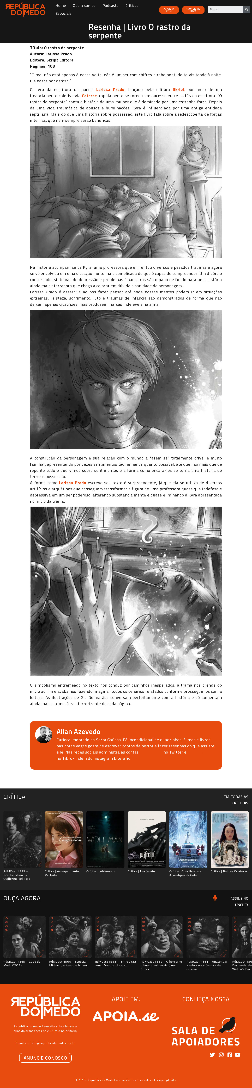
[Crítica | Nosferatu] (147, 839)
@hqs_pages (200, 752)
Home (61, 5)
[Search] (246, 9)
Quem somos (84, 5)
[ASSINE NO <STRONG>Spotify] (215, 897)
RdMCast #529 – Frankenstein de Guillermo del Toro (16, 875)
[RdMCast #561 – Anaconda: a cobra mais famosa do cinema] (208, 937)
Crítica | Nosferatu (141, 871)
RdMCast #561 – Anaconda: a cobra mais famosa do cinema (207, 965)
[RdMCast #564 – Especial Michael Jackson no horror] (70, 937)
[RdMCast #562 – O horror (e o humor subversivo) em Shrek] (162, 937)
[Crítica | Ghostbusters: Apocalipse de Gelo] (188, 839)
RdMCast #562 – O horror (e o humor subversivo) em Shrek (161, 965)
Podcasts (111, 5)
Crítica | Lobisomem (100, 871)
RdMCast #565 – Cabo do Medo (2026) (21, 963)
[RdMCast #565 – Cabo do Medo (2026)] (24, 937)
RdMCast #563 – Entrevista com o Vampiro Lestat (115, 963)
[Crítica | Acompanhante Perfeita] (64, 839)
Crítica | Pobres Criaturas (229, 871)
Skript (179, 89)
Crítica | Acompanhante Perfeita (62, 873)
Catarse (89, 95)
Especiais (64, 13)
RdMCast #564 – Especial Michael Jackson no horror (68, 963)
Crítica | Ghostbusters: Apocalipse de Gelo (185, 873)
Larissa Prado (110, 89)
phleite (171, 1080)
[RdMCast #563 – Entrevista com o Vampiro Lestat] (116, 937)
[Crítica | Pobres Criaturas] (230, 839)
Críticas (132, 5)
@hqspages (151, 752)
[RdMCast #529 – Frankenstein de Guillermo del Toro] (22, 839)
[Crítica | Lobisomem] (105, 839)
